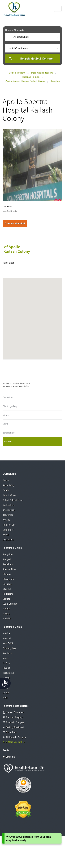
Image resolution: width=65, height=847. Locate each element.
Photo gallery (10, 406)
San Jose (7, 653)
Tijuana (6, 668)
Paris (5, 698)
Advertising (9, 485)
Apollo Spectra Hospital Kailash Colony (25, 81)
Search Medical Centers (36, 58)
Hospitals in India (30, 77)
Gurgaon (7, 584)
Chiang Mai (8, 579)
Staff (5, 423)
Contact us (8, 540)
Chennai (7, 574)
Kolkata (6, 599)
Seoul (5, 658)
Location (55, 81)
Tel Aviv (6, 663)
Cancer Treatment (15, 712)
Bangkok (7, 560)
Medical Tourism (16, 72)
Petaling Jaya (9, 648)
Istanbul (7, 589)
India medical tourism (42, 72)
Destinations (9, 505)
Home (5, 480)
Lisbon (6, 693)
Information (9, 510)
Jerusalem (8, 594)
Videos (6, 415)
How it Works (9, 495)
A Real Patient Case (13, 500)
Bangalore (8, 555)
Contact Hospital (15, 223)
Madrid (6, 609)
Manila (6, 614)
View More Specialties (14, 742)
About (6, 535)
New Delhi (8, 643)
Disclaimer (8, 530)
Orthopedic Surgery (16, 737)
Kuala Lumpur (10, 604)
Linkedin (10, 757)
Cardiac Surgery (14, 717)
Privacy (6, 520)
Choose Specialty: (15, 30)
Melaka (6, 633)
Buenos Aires (9, 569)
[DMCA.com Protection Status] (23, 809)
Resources (8, 515)
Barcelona (8, 564)
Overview (8, 397)
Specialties (9, 432)
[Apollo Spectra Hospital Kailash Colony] (32, 164)
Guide (6, 490)
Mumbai (7, 638)
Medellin (7, 619)
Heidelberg (8, 673)
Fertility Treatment (15, 727)
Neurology (11, 732)
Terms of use (9, 525)
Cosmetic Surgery (15, 722)
